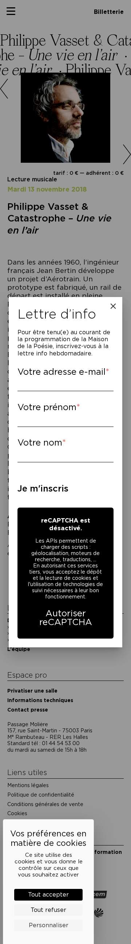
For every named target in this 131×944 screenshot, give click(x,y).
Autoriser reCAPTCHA (65, 617)
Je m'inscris (42, 488)
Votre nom (39, 442)
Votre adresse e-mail (61, 371)
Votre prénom (46, 407)
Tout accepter (48, 894)
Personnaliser (48, 925)
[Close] (113, 306)
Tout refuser (48, 909)
